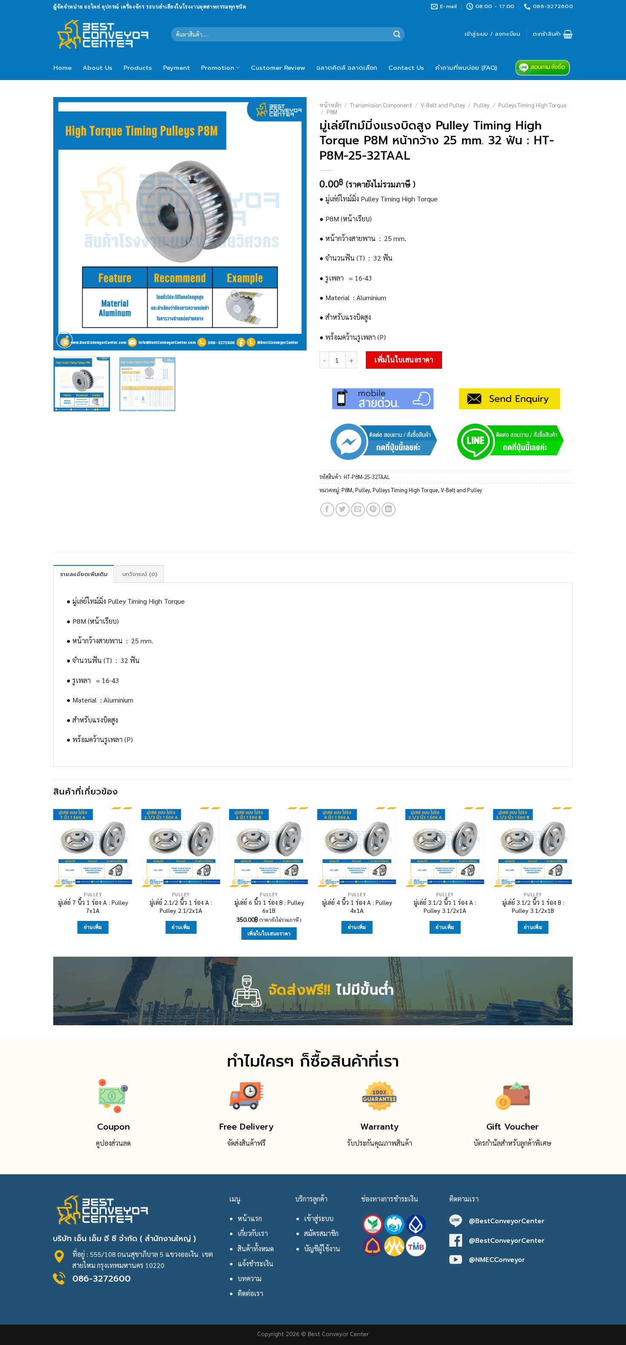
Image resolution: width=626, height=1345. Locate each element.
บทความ (249, 1278)
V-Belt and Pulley (443, 105)
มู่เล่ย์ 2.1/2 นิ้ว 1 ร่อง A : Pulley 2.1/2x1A (180, 906)
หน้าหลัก (330, 105)
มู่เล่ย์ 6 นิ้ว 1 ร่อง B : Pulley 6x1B (269, 906)
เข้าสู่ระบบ (318, 1218)
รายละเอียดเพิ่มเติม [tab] (83, 574)
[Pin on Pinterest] (373, 509)
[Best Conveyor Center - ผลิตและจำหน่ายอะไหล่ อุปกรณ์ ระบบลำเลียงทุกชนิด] (105, 34)
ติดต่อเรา (250, 1293)
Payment (176, 67)
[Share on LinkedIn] (389, 509)
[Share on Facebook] (327, 509)
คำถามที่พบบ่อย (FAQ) (466, 67)
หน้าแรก (250, 1218)
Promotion (217, 67)
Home (62, 67)
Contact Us (406, 67)
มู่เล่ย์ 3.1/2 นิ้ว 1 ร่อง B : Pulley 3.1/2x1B (533, 906)
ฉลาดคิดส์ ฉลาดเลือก (346, 67)
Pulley (481, 105)
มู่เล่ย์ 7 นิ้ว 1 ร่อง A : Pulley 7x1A (93, 906)
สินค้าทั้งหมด (256, 1248)
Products (137, 67)
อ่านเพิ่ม (93, 927)
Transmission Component (381, 105)
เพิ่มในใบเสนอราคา (403, 359)
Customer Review (278, 67)
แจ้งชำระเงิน (255, 1263)
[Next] (291, 223)
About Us (97, 67)
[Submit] (397, 34)
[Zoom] (64, 340)
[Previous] (69, 223)
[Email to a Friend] (358, 509)
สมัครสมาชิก (321, 1233)
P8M (332, 111)
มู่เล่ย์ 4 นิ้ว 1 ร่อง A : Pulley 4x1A (357, 906)
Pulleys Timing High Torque (532, 105)
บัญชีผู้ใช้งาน (322, 1248)
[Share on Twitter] (343, 509)
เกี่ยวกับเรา (253, 1233)
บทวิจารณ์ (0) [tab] (139, 574)
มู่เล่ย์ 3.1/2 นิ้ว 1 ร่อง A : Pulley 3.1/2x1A (445, 906)
